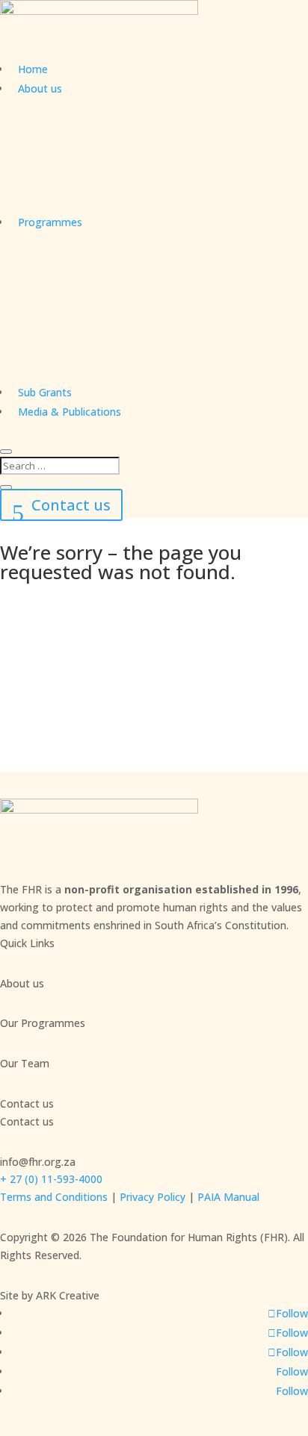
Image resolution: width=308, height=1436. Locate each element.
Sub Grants (45, 392)
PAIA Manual (228, 1197)
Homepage (71, 711)
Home (33, 69)
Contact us (71, 505)
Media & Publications (69, 412)
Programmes (50, 222)
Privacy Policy (152, 1197)
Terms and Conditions (54, 1197)
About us (40, 88)
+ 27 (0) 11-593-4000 (51, 1179)
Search (56, 663)
